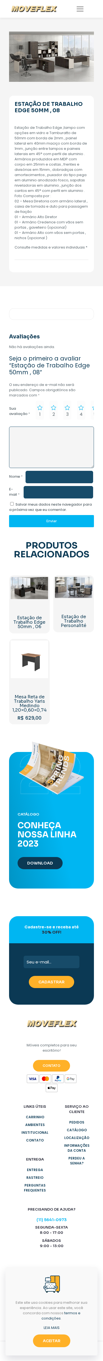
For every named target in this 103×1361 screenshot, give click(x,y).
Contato (35, 1140)
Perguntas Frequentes (35, 1188)
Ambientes (35, 1124)
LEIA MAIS (52, 1327)
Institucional (34, 1132)
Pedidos (76, 1122)
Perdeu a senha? (76, 1161)
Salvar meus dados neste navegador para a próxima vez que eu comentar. (50, 507)
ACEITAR (51, 1340)
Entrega (35, 1169)
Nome (16, 476)
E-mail (14, 492)
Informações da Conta (77, 1148)
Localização (76, 1137)
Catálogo (77, 1130)
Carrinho (35, 1117)
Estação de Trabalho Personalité (73, 621)
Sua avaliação (19, 411)
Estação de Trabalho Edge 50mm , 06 (29, 622)
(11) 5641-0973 (52, 1219)
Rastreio (34, 1177)
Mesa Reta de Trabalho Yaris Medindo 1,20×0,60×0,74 (29, 703)
